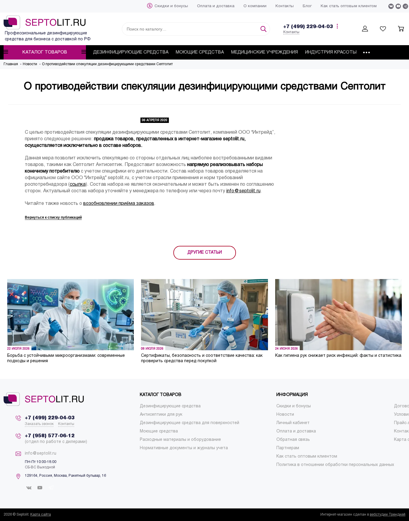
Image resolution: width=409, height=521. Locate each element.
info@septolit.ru (243, 191)
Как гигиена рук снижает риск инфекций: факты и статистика (338, 356)
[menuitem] (171, 6)
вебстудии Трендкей (387, 515)
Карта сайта (40, 515)
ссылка (78, 184)
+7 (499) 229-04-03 (308, 27)
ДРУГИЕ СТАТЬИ (204, 253)
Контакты (291, 32)
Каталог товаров (44, 52)
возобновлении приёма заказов (118, 203)
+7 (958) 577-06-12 (50, 436)
